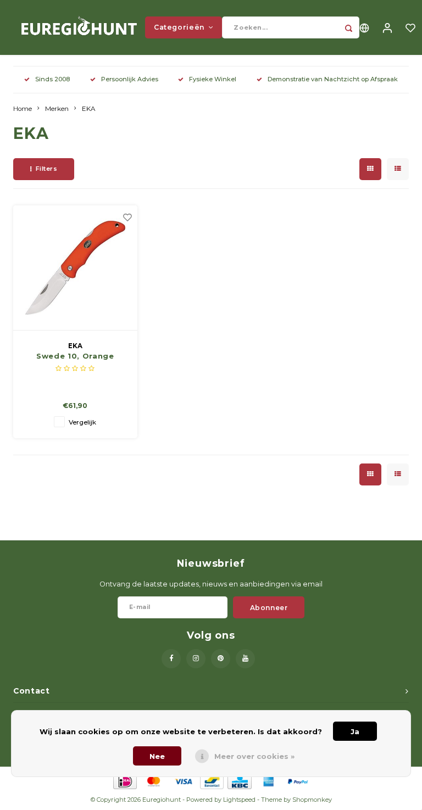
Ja (355, 731)
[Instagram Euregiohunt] (196, 658)
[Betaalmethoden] (124, 781)
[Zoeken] (348, 27)
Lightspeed (239, 799)
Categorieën (179, 27)
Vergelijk (82, 422)
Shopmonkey (312, 799)
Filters (47, 168)
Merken (57, 109)
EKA (88, 109)
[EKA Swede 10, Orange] (75, 268)
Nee (157, 756)
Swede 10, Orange (75, 355)
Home (22, 109)
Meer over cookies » (254, 756)
